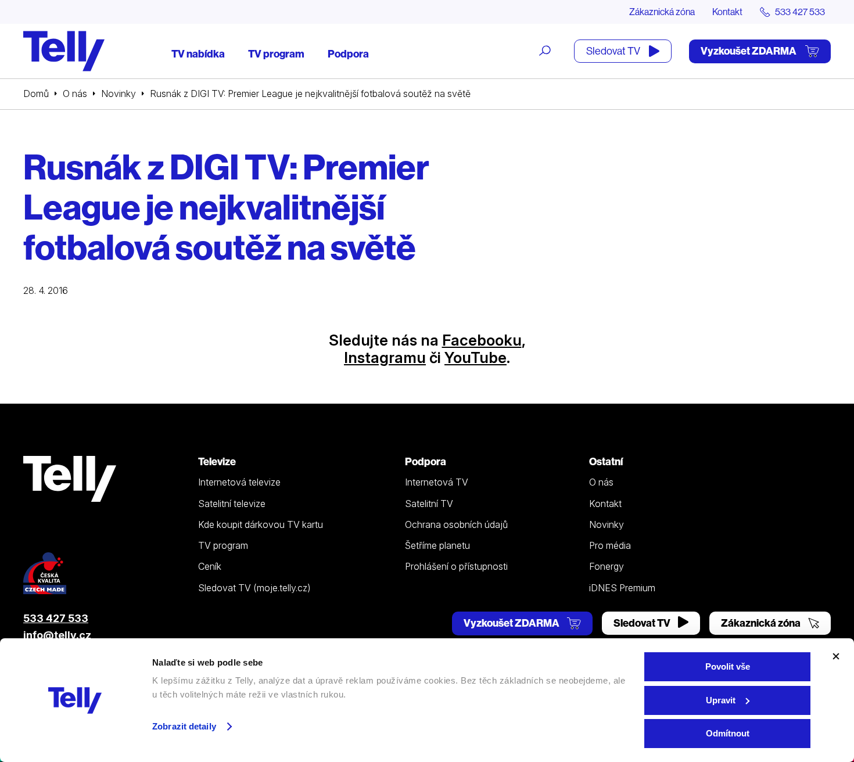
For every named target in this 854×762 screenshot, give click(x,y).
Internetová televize (239, 482)
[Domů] (64, 51)
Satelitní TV (429, 503)
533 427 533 (55, 618)
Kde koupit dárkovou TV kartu (260, 524)
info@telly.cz (57, 635)
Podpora (348, 53)
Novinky (118, 93)
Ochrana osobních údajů (456, 524)
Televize (217, 461)
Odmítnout (727, 733)
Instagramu (385, 357)
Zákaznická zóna (662, 11)
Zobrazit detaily (184, 726)
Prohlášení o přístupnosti (456, 566)
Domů (36, 93)
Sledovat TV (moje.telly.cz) (254, 588)
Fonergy (606, 566)
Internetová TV (436, 482)
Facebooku (482, 340)
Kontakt (727, 11)
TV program (276, 53)
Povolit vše (727, 666)
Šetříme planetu (437, 545)
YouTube (475, 357)
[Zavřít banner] (836, 656)
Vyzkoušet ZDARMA (749, 50)
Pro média (610, 545)
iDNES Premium (622, 588)
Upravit (720, 700)
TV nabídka (198, 53)
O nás (75, 93)
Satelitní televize (231, 503)
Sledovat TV (614, 50)
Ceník (209, 566)
